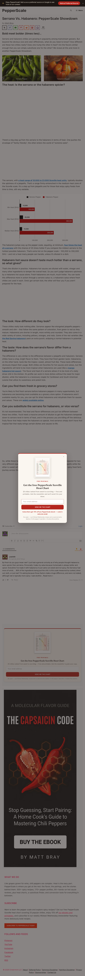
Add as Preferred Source (69, 3)
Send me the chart (42, 507)
